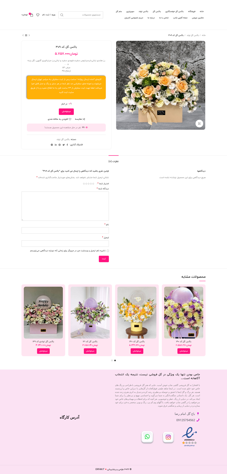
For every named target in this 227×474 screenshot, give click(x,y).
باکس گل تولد (192, 35)
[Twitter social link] (64, 145)
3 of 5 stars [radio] (88, 184)
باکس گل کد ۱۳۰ (137, 341)
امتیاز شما (103, 183)
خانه (203, 35)
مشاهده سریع (166, 298)
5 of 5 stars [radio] (84, 184)
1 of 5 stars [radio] (93, 184)
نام (106, 224)
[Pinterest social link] (60, 145)
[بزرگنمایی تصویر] (199, 123)
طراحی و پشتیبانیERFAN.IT (110, 469)
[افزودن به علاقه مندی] (166, 305)
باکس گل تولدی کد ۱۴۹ (43, 341)
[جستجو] (61, 14)
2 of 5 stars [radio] (91, 184)
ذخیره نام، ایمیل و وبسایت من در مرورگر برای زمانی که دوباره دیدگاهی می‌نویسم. (67, 250)
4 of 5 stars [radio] (86, 184)
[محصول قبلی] (29, 35)
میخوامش (66, 111)
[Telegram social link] (52, 145)
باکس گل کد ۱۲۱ (90, 341)
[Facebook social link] (67, 145)
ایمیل (105, 237)
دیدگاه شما (103, 188)
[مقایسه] (166, 291)
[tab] (114, 160)
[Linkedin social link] (56, 145)
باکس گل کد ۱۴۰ (183, 341)
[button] (183, 351)
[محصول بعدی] (23, 35)
